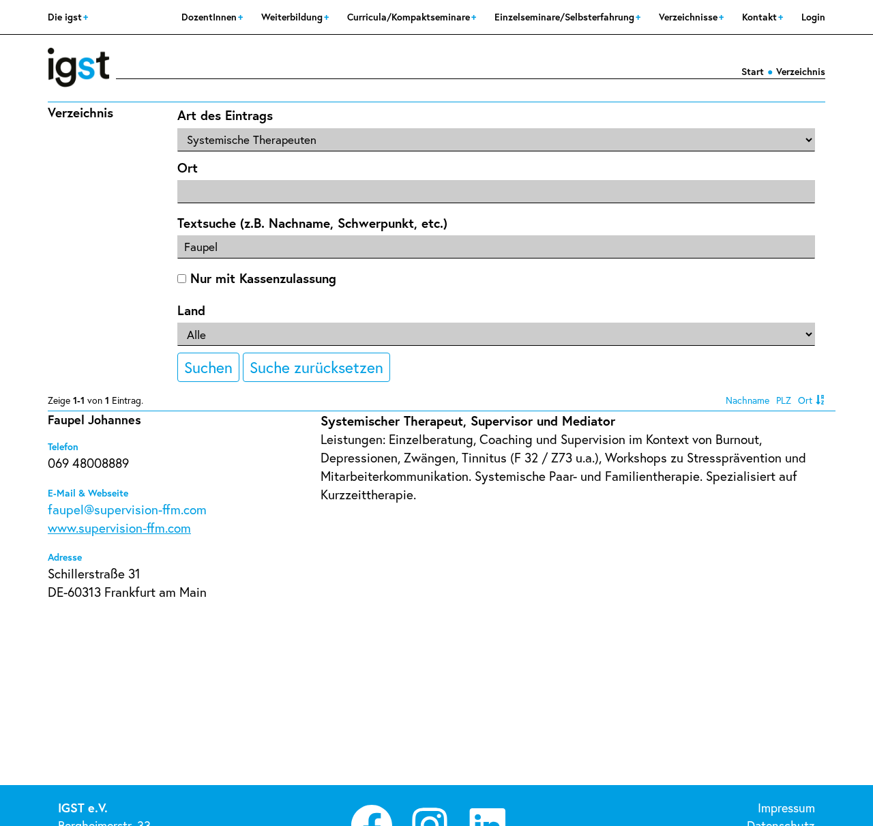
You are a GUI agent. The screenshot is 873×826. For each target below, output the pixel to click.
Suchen (208, 367)
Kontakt (761, 16)
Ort (187, 167)
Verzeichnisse (689, 16)
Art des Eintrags (225, 114)
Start (752, 71)
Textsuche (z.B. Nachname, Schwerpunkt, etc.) (312, 222)
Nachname (747, 400)
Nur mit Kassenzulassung (261, 277)
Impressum (786, 807)
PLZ (783, 400)
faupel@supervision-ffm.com (127, 509)
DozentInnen (210, 16)
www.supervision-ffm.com (119, 527)
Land (191, 310)
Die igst (66, 16)
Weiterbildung (293, 16)
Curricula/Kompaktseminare (410, 16)
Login (813, 16)
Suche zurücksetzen (316, 367)
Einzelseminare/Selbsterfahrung (565, 16)
